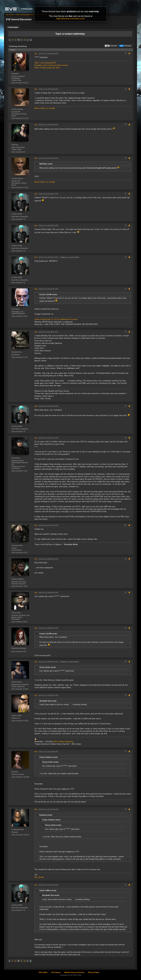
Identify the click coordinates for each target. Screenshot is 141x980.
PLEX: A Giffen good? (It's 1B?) (47, 68)
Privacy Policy (93, 972)
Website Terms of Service (74, 972)
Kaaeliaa (14, 772)
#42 (35, 89)
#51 (35, 438)
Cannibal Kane (17, 545)
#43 (35, 125)
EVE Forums (10, 14)
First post (128, 46)
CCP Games (56, 972)
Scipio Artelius (16, 682)
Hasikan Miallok (17, 579)
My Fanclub (39, 877)
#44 (35, 158)
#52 (35, 525)
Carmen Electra (17, 109)
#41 (35, 54)
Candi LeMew (16, 715)
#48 (35, 289)
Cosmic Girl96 (16, 214)
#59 (35, 809)
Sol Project (15, 309)
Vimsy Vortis (16, 613)
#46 (35, 226)
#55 (35, 628)
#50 (35, 406)
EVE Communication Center (25, 14)
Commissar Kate (17, 830)
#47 (35, 257)
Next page (28, 40)
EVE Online (43, 972)
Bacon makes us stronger (44, 108)
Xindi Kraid (15, 458)
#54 (35, 593)
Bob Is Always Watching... (63, 741)
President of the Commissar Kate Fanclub (51, 65)
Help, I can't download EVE (45, 63)
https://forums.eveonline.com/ (70, 18)
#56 (35, 662)
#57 (35, 695)
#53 (35, 559)
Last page (31, 40)
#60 (35, 885)
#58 (35, 752)
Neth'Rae (14, 145)
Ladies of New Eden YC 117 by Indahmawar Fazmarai (55, 319)
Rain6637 (15, 74)
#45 (35, 194)
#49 (35, 332)
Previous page (10, 40)
